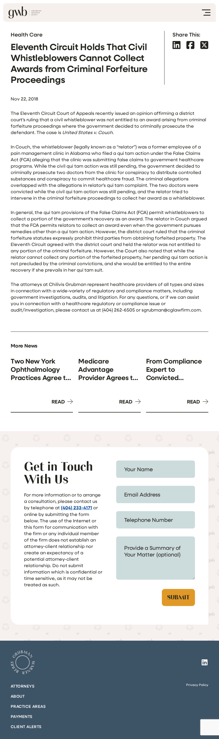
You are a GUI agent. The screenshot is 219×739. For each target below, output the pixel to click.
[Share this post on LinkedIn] (177, 45)
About (18, 696)
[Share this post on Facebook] (190, 45)
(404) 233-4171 (76, 507)
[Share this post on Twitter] (204, 45)
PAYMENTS (22, 716)
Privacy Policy (197, 685)
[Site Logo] (23, 662)
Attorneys (22, 686)
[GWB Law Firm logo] (25, 12)
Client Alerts (26, 726)
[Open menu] (206, 12)
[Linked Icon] (204, 662)
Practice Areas (28, 706)
